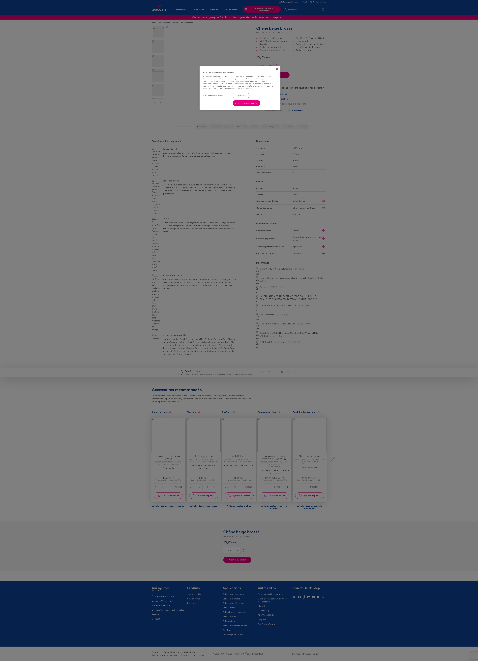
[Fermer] (277, 69)
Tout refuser (241, 96)
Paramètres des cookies (213, 96)
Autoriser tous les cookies (246, 103)
